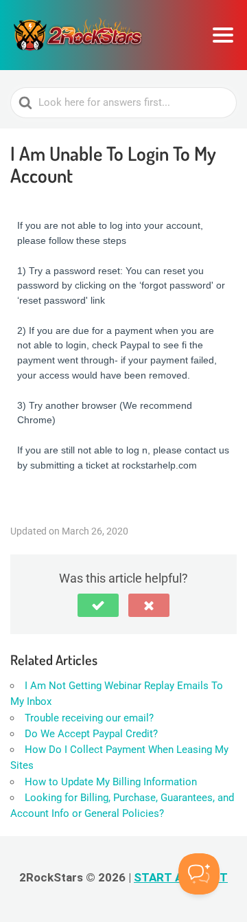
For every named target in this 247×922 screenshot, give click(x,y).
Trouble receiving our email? (89, 718)
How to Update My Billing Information (111, 782)
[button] (98, 605)
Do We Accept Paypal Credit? (91, 734)
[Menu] (223, 35)
